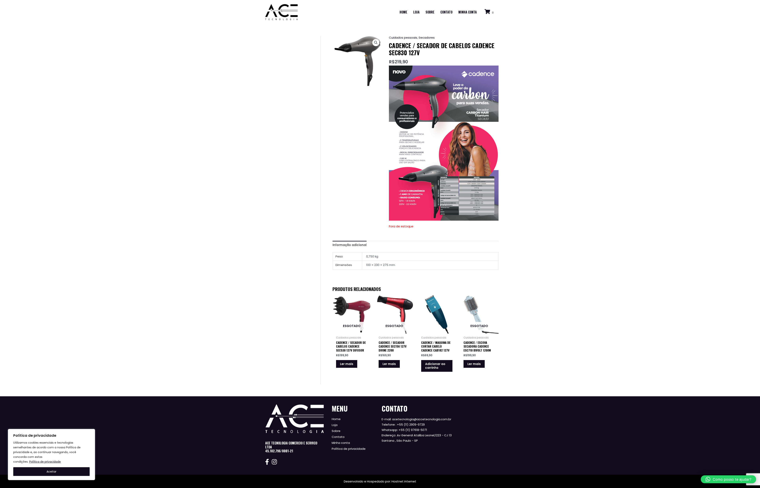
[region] (51, 454)
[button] (375, 42)
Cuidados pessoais (403, 37)
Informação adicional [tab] (349, 245)
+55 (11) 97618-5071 (413, 430)
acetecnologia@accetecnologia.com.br (421, 419)
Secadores (427, 37)
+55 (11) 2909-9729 (411, 424)
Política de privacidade (45, 462)
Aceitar (51, 472)
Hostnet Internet (403, 481)
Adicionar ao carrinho (435, 366)
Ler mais (346, 364)
